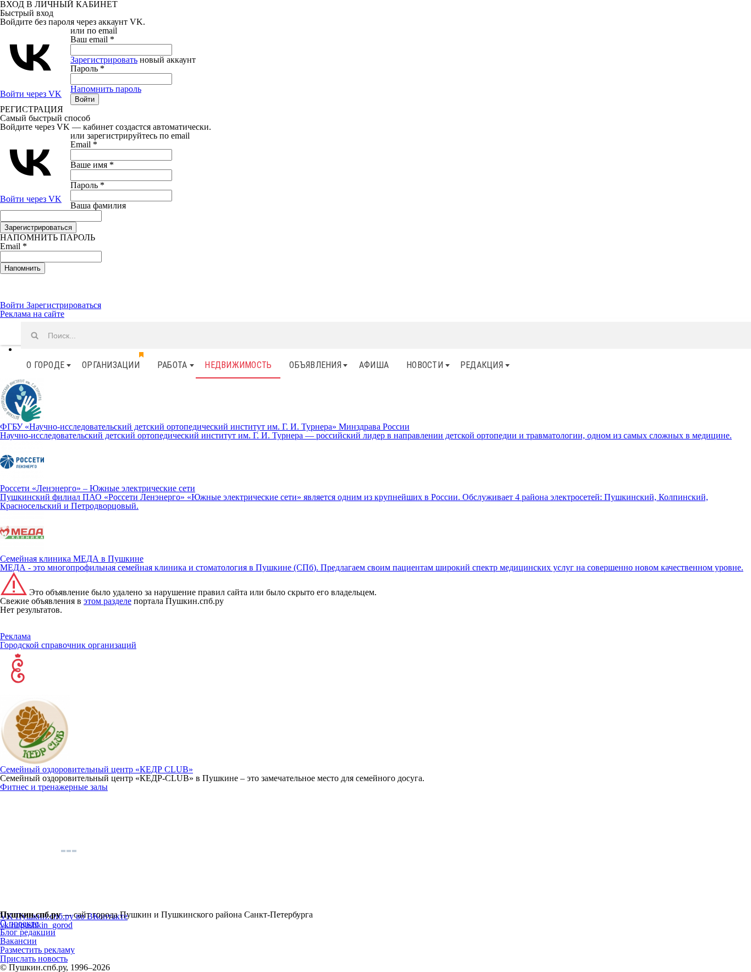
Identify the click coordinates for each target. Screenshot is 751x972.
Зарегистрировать (103, 59)
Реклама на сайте (32, 313)
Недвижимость (238, 365)
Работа (172, 365)
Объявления (315, 365)
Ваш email (92, 39)
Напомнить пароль (105, 89)
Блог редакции (28, 932)
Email (83, 144)
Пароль (87, 68)
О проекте (19, 923)
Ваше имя (92, 164)
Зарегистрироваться (63, 305)
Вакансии (18, 941)
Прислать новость (34, 958)
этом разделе (107, 601)
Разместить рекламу (37, 949)
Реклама (15, 636)
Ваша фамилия (98, 205)
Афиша (374, 365)
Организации (111, 365)
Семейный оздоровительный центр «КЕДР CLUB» (96, 769)
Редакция (481, 365)
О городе (45, 365)
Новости (424, 365)
